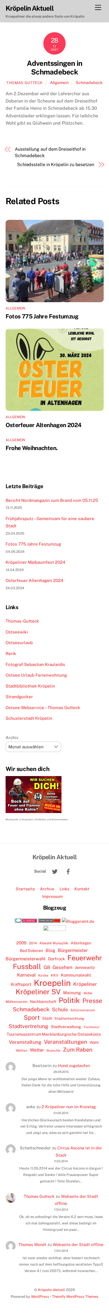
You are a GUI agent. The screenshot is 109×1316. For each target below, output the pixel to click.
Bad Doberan (31, 950)
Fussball (27, 966)
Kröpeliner (85, 984)
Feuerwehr (84, 957)
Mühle (88, 993)
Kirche (43, 975)
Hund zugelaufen (74, 1065)
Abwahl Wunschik (53, 943)
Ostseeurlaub (19, 642)
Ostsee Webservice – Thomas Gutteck (43, 707)
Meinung (72, 992)
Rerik (11, 653)
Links (64, 888)
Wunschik (53, 1050)
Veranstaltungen (65, 1041)
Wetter (37, 1050)
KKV (54, 975)
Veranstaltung (25, 1042)
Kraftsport (21, 984)
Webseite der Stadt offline (78, 1244)
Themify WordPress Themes (75, 1296)
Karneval (26, 975)
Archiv (12, 737)
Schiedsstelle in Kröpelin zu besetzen (55, 164)
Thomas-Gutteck (22, 621)
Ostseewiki (17, 632)
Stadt (47, 1018)
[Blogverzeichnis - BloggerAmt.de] (78, 921)
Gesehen (62, 967)
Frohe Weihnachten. (32, 447)
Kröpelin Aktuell (51, 1290)
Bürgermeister (73, 950)
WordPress (40, 1296)
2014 (33, 943)
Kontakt (81, 888)
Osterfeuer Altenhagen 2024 (44, 424)
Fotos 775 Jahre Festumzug (42, 316)
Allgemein (59, 82)
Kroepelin (52, 983)
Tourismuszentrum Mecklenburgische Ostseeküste (54, 1034)
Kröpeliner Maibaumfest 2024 (35, 562)
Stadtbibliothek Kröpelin (30, 686)
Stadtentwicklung (69, 1018)
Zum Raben (77, 1049)
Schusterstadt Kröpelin (29, 718)
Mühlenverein (16, 1002)
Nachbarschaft (43, 1001)
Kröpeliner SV (38, 991)
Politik (69, 1000)
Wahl (94, 1042)
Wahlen (21, 1050)
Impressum (52, 896)
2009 (21, 942)
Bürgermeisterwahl (26, 958)
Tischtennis (91, 1027)
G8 (47, 967)
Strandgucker (19, 696)
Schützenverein (82, 1010)
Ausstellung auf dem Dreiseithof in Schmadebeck (50, 152)
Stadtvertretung (28, 1026)
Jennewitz (85, 967)
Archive (47, 888)
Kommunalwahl (76, 975)
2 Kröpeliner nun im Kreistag (69, 1106)
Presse (92, 1000)
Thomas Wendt (32, 1244)
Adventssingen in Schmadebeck (54, 67)
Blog (50, 950)
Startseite (25, 888)
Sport (32, 1017)
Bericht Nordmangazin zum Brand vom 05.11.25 (52, 500)
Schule (60, 1009)
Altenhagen (81, 943)
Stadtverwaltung (66, 1026)
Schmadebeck (89, 82)
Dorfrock (56, 958)
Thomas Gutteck (24, 83)
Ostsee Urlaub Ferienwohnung (36, 675)
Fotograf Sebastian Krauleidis (35, 664)
